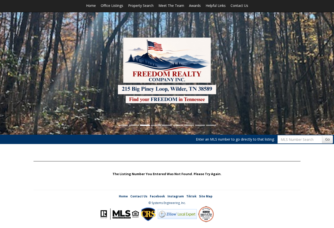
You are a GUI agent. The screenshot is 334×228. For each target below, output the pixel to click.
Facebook (157, 196)
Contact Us (239, 5)
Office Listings (112, 5)
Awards (195, 5)
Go (327, 139)
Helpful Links (216, 5)
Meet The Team (171, 5)
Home (91, 5)
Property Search (141, 5)
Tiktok (191, 196)
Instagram (175, 196)
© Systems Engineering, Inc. (167, 203)
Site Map (205, 196)
